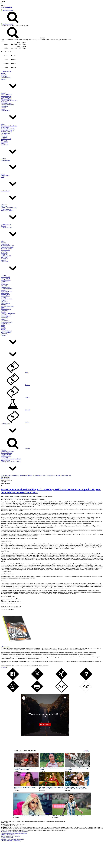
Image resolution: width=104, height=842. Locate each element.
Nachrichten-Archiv (10, 834)
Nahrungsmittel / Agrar (6, 322)
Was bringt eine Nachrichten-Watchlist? (11, 458)
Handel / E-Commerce (6, 298)
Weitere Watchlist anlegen (7, 451)
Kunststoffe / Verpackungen (8, 313)
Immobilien (3, 304)
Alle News (3, 79)
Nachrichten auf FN (6, 77)
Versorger (3, 335)
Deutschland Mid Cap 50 (7, 130)
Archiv (2, 177)
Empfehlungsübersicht (6, 103)
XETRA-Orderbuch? (6, 227)
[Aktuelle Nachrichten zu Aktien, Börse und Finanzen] (7, 10)
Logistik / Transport (6, 314)
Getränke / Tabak (5, 296)
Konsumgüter (4, 310)
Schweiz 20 (4, 140)
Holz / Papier (4, 301)
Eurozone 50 (4, 137)
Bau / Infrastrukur (5, 278)
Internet (3, 307)
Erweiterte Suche (7, 71)
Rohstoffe (3, 328)
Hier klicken (4, 667)
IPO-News (3, 107)
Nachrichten (4, 74)
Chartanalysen (4, 106)
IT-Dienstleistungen (6, 309)
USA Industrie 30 (5, 133)
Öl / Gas (3, 325)
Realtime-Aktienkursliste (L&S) (9, 207)
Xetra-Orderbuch (13, 831)
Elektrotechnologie (5, 287)
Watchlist (27, 448)
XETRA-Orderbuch (6, 224)
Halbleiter (3, 297)
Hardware (3, 300)
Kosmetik (3, 312)
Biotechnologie (4, 281)
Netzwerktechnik (5, 323)
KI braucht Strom (5, 646)
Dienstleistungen (5, 284)
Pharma (3, 326)
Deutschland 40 (5, 127)
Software (3, 329)
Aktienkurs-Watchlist (6, 454)
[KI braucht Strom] (16, 645)
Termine (3, 109)
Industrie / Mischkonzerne (7, 306)
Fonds (26, 372)
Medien (3, 174)
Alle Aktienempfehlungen (7, 104)
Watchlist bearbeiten (6, 456)
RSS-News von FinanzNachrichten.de (10, 840)
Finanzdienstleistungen (6, 291)
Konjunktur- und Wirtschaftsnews (9, 100)
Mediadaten (17, 836)
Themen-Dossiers (5, 110)
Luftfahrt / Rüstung (5, 316)
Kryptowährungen (5, 423)
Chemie (3, 282)
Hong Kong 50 (4, 144)
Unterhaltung (4, 333)
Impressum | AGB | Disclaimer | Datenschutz (12, 839)
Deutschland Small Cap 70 (7, 128)
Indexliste (3, 242)
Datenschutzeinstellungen (7, 836)
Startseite (3, 73)
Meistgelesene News (6, 99)
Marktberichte (4, 101)
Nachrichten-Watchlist (6, 453)
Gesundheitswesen (5, 294)
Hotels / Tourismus (5, 303)
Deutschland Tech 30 (6, 131)
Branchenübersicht (5, 160)
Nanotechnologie (5, 320)
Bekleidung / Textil (5, 280)
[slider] (3, 484)
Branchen (3, 158)
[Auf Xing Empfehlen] (61, 679)
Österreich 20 (4, 142)
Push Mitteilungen (5, 477)
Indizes (2, 124)
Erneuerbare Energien (6, 288)
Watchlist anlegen (5, 460)
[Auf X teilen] (37, 679)
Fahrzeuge (3, 290)
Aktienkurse (4, 204)
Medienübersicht (5, 175)
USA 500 (3, 134)
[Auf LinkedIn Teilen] (86, 679)
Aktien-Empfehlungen (16, 833)
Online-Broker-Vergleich (7, 210)
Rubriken (3, 93)
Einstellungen (4, 457)
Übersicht (3, 226)
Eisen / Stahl (4, 285)
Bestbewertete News (6, 97)
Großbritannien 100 (6, 139)
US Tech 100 (4, 136)
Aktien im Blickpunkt (6, 94)
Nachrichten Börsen (6, 833)
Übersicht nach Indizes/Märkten (9, 126)
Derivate (27, 397)
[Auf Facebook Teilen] (13, 679)
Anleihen (27, 385)
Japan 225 (3, 143)
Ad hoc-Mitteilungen (6, 7)
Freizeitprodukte (5, 293)
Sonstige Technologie (6, 330)
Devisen (27, 422)
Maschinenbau (4, 317)
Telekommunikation (6, 332)
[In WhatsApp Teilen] (13, 692)
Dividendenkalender (6, 209)
